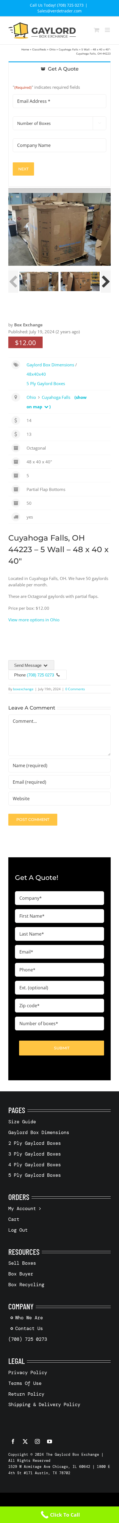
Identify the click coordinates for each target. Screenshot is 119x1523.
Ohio (52, 49)
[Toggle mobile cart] (96, 30)
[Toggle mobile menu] (108, 30)
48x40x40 (36, 374)
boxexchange (23, 689)
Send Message (28, 665)
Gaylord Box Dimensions (50, 364)
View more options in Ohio (34, 619)
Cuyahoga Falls (68, 49)
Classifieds (39, 49)
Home (25, 49)
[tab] (59, 68)
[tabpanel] (59, 131)
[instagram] (37, 1441)
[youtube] (49, 1441)
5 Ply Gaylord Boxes (46, 383)
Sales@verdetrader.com (59, 11)
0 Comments (75, 689)
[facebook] (13, 1441)
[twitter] (25, 1441)
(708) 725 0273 (40, 675)
